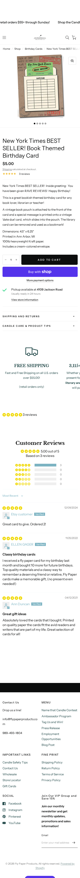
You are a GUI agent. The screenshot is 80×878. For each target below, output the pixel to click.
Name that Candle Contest (59, 710)
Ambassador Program (56, 716)
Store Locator (12, 780)
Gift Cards (9, 786)
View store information (24, 300)
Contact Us (10, 768)
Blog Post (48, 745)
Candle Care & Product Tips (27, 325)
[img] (12, 508)
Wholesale (10, 774)
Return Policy (51, 768)
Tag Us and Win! (52, 722)
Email (45, 835)
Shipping (7, 169)
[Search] (67, 37)
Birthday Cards (33, 48)
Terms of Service (53, 774)
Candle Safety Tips (15, 762)
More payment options (40, 280)
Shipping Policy (52, 762)
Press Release (51, 728)
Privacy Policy (51, 780)
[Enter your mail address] (74, 843)
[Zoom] (72, 61)
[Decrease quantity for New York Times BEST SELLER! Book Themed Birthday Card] (6, 260)
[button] (13, 415)
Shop (17, 48)
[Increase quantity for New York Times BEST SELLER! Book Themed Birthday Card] (16, 260)
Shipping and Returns (21, 316)
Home (6, 48)
